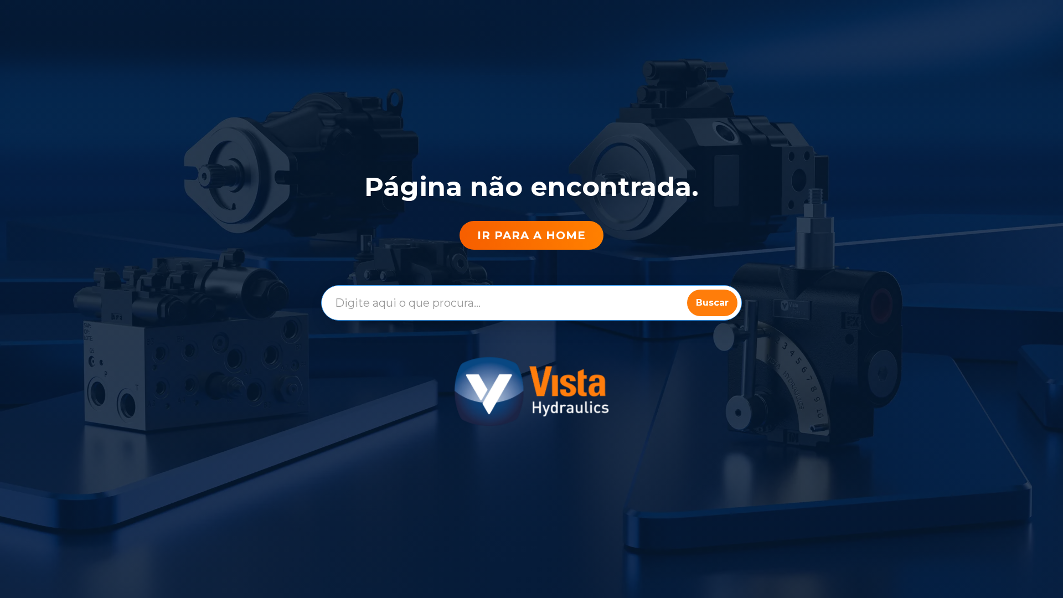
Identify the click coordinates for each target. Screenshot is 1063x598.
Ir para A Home (531, 235)
